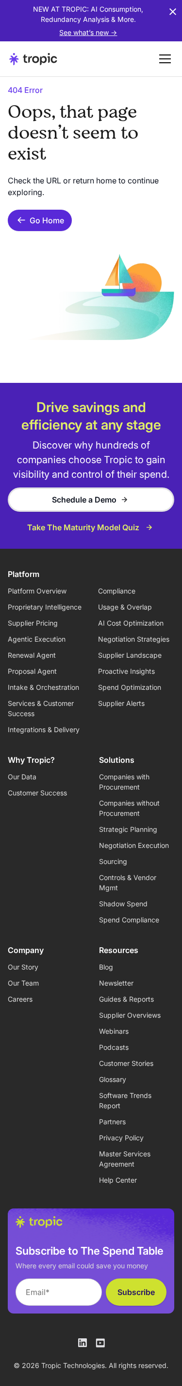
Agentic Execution (37, 639)
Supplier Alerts (121, 703)
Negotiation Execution (134, 845)
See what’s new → (88, 32)
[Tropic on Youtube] (100, 1343)
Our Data (22, 777)
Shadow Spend (123, 904)
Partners (112, 1121)
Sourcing (113, 861)
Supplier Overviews (130, 1015)
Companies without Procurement (129, 808)
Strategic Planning (128, 829)
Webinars (114, 1031)
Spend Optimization (129, 687)
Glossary (112, 1079)
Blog (106, 967)
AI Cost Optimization (131, 623)
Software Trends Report (125, 1100)
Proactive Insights (126, 671)
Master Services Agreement (124, 1159)
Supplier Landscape (130, 655)
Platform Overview (37, 591)
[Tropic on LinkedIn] (82, 1343)
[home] (33, 59)
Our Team (23, 983)
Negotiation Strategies (133, 639)
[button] (163, 59)
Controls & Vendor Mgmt (127, 882)
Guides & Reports (126, 999)
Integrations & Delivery (44, 729)
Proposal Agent (32, 671)
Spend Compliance (129, 920)
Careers (20, 999)
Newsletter (116, 983)
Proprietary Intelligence (45, 607)
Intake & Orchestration (43, 687)
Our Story (23, 967)
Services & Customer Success (41, 708)
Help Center (118, 1180)
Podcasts (114, 1047)
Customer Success (37, 793)
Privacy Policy (121, 1138)
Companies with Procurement (124, 782)
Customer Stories (126, 1063)
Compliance (116, 591)
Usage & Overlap (125, 607)
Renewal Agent (32, 655)
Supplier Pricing (33, 623)
